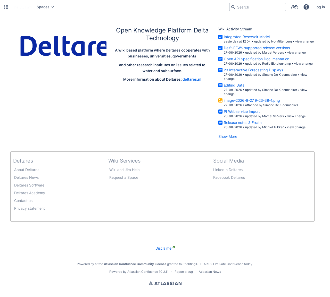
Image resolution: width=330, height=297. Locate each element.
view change (304, 41)
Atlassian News (210, 272)
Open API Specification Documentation (256, 59)
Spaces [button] (43, 7)
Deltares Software (29, 185)
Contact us (22, 200)
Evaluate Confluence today (232, 264)
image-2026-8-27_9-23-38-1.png (252, 100)
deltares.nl (192, 79)
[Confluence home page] (22, 7)
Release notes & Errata (243, 122)
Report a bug (184, 272)
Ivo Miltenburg (281, 41)
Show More (227, 136)
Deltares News (26, 177)
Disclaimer (164, 248)
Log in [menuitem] (320, 7)
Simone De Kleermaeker (279, 75)
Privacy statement (29, 208)
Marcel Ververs (273, 52)
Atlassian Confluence (142, 272)
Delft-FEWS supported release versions (257, 48)
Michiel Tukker (273, 127)
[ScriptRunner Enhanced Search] (294, 7)
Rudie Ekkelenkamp (276, 63)
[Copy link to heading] (180, 38)
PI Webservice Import (242, 111)
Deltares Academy (29, 193)
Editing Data (234, 85)
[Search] (233, 7)
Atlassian (165, 283)
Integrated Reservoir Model (247, 37)
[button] (6, 7)
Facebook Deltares (229, 177)
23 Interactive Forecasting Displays (253, 70)
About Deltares (26, 169)
